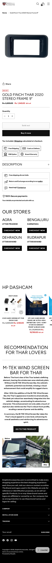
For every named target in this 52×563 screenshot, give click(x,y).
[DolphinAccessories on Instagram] (11, 540)
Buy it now (26, 133)
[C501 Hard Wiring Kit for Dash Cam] (13, 304)
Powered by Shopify (8, 554)
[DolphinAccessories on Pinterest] (7, 540)
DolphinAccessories (21, 549)
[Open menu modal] (48, 3)
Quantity (6, 111)
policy (40, 181)
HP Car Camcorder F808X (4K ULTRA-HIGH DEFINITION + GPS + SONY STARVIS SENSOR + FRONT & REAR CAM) (36, 322)
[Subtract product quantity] (12, 116)
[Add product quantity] (4, 116)
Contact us (21, 187)
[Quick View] (21, 312)
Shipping (18, 141)
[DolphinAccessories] (8, 4)
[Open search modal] (37, 3)
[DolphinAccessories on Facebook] (3, 540)
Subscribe (45, 532)
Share (8, 84)
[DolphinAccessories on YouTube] (15, 540)
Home (4, 13)
